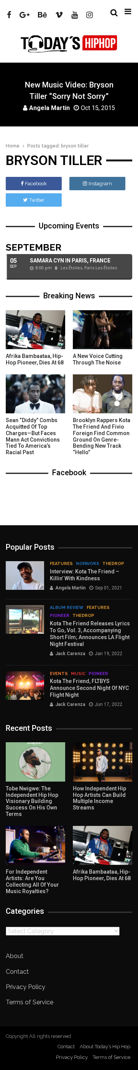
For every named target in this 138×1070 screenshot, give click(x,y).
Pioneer (59, 615)
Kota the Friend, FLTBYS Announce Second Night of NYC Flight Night (89, 688)
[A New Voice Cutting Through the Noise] (102, 330)
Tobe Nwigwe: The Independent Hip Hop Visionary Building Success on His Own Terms (32, 801)
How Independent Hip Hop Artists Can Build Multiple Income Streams (99, 798)
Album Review (67, 607)
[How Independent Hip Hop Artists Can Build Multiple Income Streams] (102, 762)
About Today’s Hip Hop (105, 1046)
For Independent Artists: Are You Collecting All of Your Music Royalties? (32, 881)
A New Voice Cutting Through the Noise (98, 359)
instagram (100, 183)
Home (13, 146)
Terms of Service (29, 1002)
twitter (36, 200)
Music (78, 673)
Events (59, 673)
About (14, 956)
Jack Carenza (70, 653)
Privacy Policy (25, 987)
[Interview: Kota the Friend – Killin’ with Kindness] (25, 575)
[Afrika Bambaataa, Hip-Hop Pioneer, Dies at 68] (35, 330)
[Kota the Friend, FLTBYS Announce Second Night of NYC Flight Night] (25, 685)
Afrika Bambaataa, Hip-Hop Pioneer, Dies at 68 (35, 359)
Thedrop (113, 563)
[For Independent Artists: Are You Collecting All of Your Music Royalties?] (35, 845)
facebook (36, 183)
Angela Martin (49, 107)
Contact (17, 971)
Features (61, 563)
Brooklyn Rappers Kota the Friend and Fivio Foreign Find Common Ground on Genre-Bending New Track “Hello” (101, 436)
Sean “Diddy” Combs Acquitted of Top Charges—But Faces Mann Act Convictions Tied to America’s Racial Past (33, 436)
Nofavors (87, 563)
